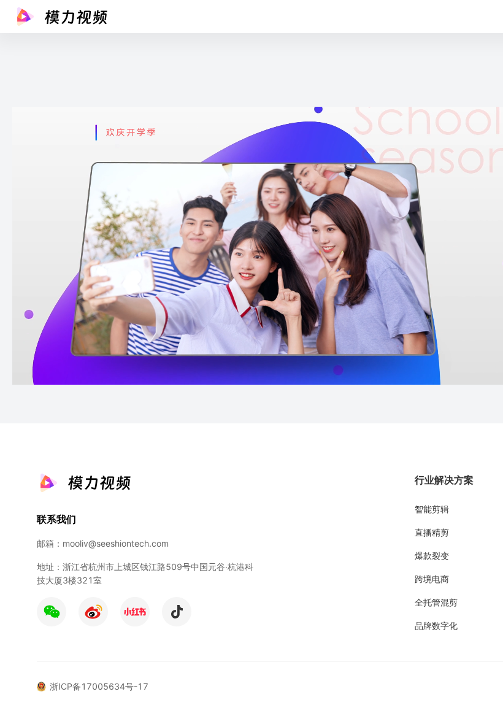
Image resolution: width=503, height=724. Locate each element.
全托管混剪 (436, 602)
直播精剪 (432, 532)
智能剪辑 (432, 509)
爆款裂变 (432, 555)
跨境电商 (432, 579)
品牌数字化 (436, 625)
